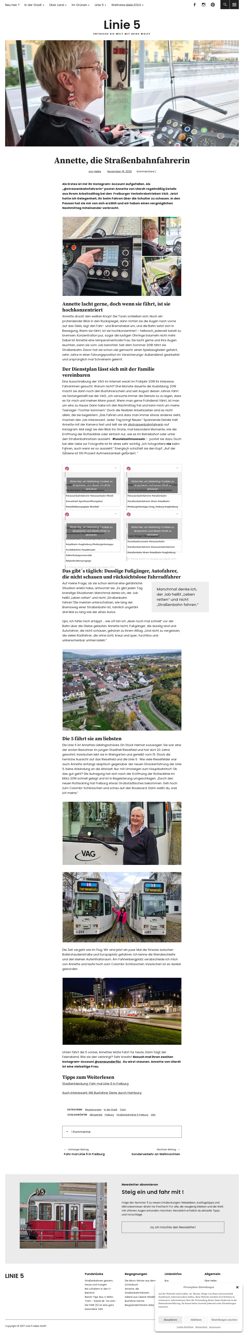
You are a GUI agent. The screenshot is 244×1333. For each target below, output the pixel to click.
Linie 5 (99, 5)
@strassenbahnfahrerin (145, 424)
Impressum (215, 1327)
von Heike (94, 171)
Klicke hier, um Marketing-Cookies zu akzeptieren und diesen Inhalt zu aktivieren (91, 485)
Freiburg (109, 1114)
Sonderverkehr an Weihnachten (152, 1152)
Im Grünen (79, 5)
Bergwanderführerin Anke (139, 1305)
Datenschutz (201, 1327)
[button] (237, 1287)
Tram (123, 1109)
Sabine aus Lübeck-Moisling (141, 1297)
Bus (167, 1280)
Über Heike (210, 1280)
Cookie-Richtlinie (185, 1327)
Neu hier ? (12, 5)
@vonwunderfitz (107, 1062)
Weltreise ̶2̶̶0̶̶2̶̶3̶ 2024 (126, 5)
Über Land (56, 5)
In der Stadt (33, 5)
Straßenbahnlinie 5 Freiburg (132, 1114)
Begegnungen (93, 1109)
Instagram (203, 4)
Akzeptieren (170, 1319)
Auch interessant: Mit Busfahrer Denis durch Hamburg (101, 1093)
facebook (194, 4)
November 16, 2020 (119, 171)
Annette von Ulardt (98, 567)
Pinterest (212, 4)
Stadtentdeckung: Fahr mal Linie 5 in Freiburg (95, 1083)
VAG (153, 1114)
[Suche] (225, 4)
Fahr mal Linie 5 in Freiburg (84, 1152)
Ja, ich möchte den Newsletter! (173, 1227)
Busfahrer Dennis (134, 1301)
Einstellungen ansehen (224, 1319)
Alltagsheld (96, 1114)
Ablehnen (196, 1319)
